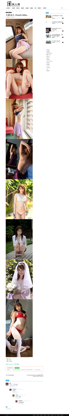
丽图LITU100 (48, 54)
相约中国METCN (49, 53)
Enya (47, 69)
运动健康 (27, 8)
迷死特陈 (53, 37)
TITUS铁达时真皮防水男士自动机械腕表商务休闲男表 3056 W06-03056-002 (35, 376)
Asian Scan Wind (49, 61)
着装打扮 (17, 8)
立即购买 (17, 367)
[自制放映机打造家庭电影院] (48, 23)
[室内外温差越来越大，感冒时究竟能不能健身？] (48, 36)
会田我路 (47, 64)
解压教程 (47, 70)
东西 (35, 8)
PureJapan (48, 67)
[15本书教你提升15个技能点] (48, 16)
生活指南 (13, 8)
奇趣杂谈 (31, 8)
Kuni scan (48, 65)
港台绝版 (47, 51)
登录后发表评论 (12, 386)
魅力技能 (7, 8)
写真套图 (39, 8)
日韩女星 (10, 12)
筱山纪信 (47, 62)
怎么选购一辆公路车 (56, 41)
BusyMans (53, 18)
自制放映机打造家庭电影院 (57, 22)
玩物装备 (22, 8)
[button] (62, 8)
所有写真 (47, 49)
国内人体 (47, 56)
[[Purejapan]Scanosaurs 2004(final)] (48, 30)
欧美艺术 (47, 57)
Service (8, 17)
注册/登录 (44, 8)
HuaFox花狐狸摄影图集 (10, 375)
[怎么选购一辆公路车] (48, 41)
